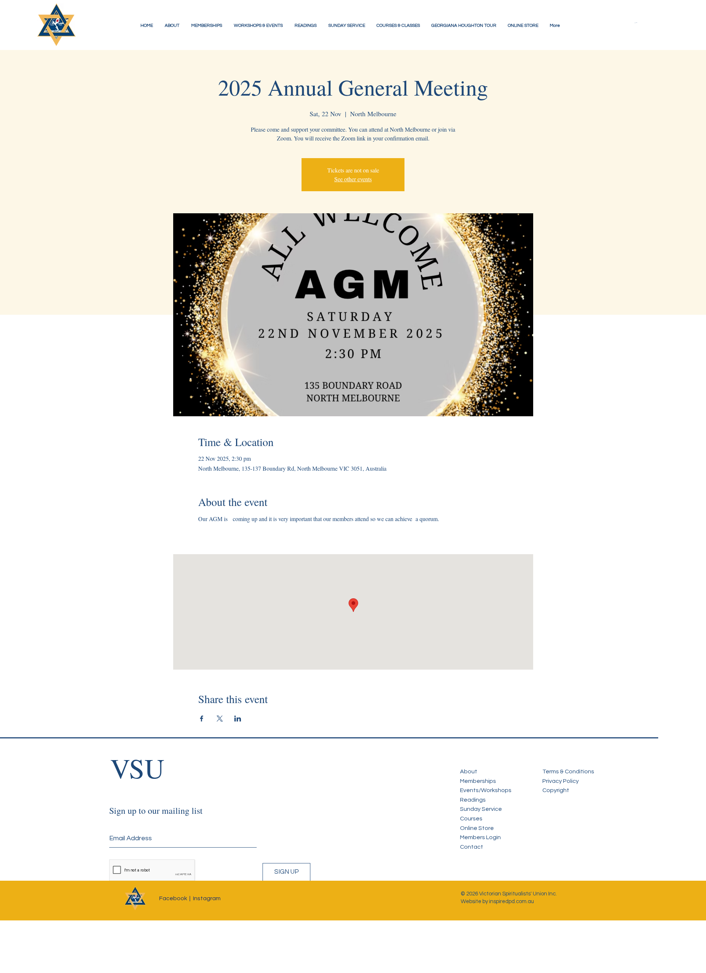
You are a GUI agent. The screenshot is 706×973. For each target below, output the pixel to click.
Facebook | (174, 898)
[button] (642, 22)
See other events (353, 179)
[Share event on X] (219, 718)
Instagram (207, 898)
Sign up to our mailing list (156, 810)
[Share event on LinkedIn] (237, 718)
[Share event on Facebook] (201, 718)
